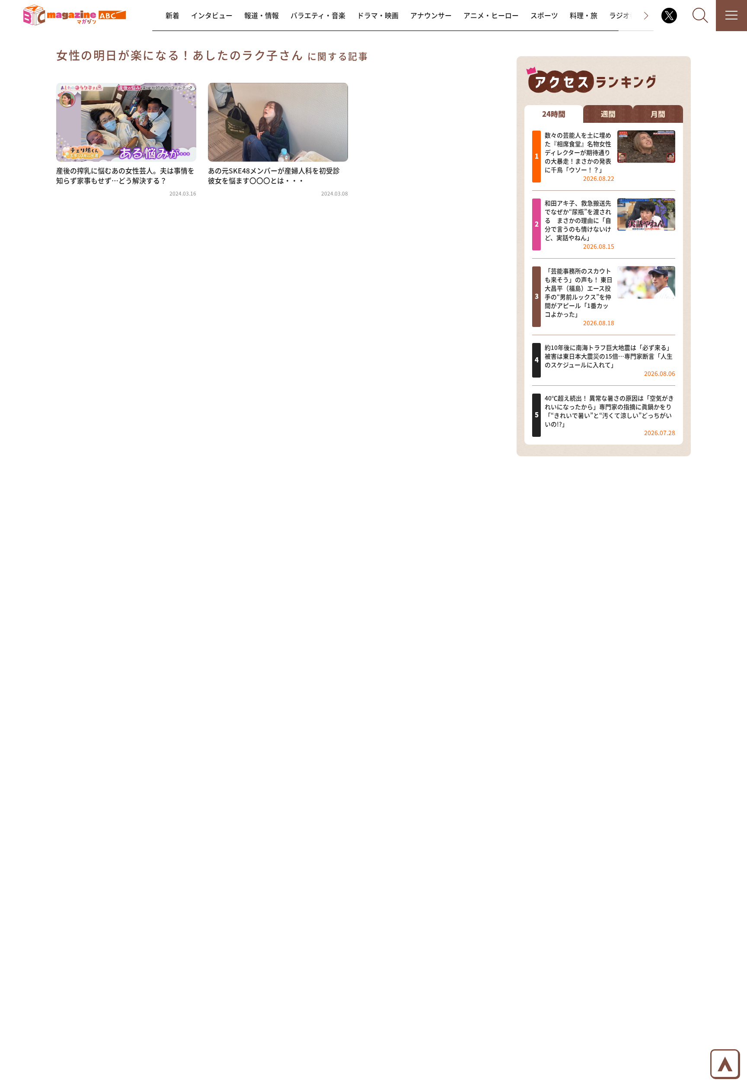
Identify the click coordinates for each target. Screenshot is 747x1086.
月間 (658, 113)
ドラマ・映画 (378, 15)
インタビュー (212, 15)
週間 (608, 113)
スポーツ (544, 15)
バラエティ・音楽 (317, 15)
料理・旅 (583, 15)
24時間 (553, 113)
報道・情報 (261, 15)
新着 (172, 15)
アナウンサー (431, 15)
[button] (638, 15)
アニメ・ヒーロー (491, 15)
